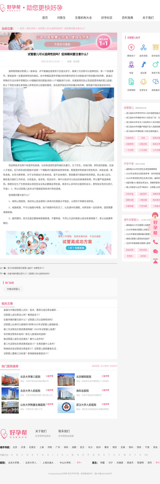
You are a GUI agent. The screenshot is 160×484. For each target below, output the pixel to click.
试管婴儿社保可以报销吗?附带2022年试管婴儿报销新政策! (32, 324)
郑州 (131, 447)
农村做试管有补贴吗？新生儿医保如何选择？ (25, 334)
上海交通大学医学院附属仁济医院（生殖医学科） (50, 462)
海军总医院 (82, 390)
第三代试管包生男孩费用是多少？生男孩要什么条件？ (30, 344)
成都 (74, 447)
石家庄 (32, 447)
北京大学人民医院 (30, 390)
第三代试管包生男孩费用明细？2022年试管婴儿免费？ (30, 329)
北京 (15, 447)
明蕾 (102, 462)
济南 (50, 447)
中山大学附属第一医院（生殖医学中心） (67, 462)
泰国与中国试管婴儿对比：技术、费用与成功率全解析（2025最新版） (38, 310)
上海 (41, 447)
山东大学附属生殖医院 (32, 405)
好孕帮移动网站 (43, 436)
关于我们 (148, 17)
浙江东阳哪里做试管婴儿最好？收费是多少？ (26, 268)
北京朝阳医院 (83, 376)
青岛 (155, 447)
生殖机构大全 (83, 17)
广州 (58, 447)
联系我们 (64, 431)
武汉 (82, 447)
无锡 (123, 447)
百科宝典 (127, 17)
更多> (79, 463)
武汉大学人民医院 (86, 405)
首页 (45, 17)
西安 (139, 447)
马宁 (110, 462)
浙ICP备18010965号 (103, 474)
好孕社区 (106, 17)
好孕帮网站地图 (66, 436)
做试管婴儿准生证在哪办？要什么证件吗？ (24, 339)
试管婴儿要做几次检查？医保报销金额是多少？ (27, 353)
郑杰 (150, 462)
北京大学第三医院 (30, 376)
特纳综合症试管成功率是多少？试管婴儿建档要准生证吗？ (32, 348)
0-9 (146, 455)
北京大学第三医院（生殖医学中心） (15, 462)
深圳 (66, 447)
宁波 (147, 447)
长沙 (90, 447)
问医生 (61, 17)
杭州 (98, 447)
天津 (23, 447)
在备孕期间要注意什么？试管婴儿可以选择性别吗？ (29, 274)
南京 (114, 447)
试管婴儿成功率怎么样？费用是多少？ (22, 315)
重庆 (106, 447)
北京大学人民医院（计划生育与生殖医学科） (33, 462)
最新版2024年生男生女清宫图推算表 (141, 169)
